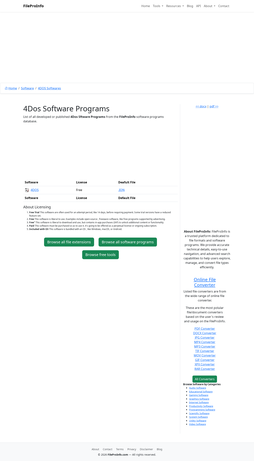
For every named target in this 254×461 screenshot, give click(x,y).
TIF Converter (204, 351)
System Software (198, 417)
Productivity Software (201, 406)
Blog (190, 6)
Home (145, 6)
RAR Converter (204, 369)
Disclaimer (146, 449)
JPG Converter (205, 338)
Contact (223, 6)
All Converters (205, 379)
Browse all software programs (128, 241)
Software (27, 88)
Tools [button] (157, 6)
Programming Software (202, 409)
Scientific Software (199, 413)
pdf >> (214, 106)
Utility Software (197, 420)
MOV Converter (205, 355)
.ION (121, 190)
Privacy (131, 449)
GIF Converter (205, 360)
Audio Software (197, 388)
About (95, 449)
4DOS (35, 190)
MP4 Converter (204, 342)
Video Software (197, 424)
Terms (120, 449)
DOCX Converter (204, 333)
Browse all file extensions (69, 241)
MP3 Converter (204, 346)
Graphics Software (199, 398)
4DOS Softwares (49, 88)
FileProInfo (33, 5)
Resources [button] (174, 6)
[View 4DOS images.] (27, 190)
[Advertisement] (127, 56)
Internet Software (199, 402)
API (198, 6)
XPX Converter (205, 364)
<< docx (201, 106)
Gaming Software (198, 395)
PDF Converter (204, 329)
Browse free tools (100, 254)
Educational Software (201, 391)
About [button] (208, 6)
